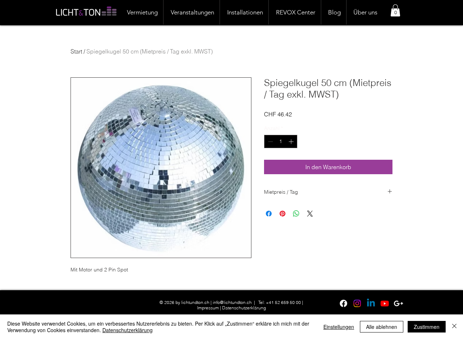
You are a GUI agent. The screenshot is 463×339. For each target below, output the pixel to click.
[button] (395, 10)
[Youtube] (385, 303)
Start (76, 51)
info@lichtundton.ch (232, 302)
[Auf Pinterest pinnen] (282, 213)
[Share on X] (310, 213)
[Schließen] (454, 326)
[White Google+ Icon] (398, 303)
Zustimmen (426, 326)
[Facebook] (343, 303)
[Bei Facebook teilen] (268, 213)
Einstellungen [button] (338, 326)
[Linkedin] (371, 303)
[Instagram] (357, 303)
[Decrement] (269, 141)
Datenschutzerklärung (244, 307)
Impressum (208, 307)
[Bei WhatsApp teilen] (296, 213)
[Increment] (291, 141)
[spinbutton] (280, 141)
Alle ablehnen (381, 326)
